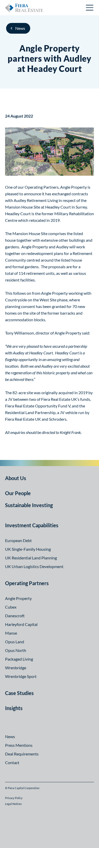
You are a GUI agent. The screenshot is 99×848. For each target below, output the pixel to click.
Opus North (15, 650)
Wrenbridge (15, 667)
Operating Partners (27, 583)
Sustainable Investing (29, 505)
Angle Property (18, 598)
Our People (18, 493)
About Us (15, 478)
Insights (14, 708)
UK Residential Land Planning (31, 557)
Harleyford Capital (21, 624)
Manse (11, 633)
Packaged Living (19, 659)
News (20, 28)
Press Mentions (18, 745)
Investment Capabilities (31, 525)
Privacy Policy (14, 798)
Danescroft (15, 615)
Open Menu (90, 7)
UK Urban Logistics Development (34, 566)
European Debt (18, 540)
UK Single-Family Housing (28, 549)
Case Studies (19, 693)
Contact (12, 762)
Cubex (10, 607)
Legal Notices (13, 803)
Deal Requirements (22, 753)
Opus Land (14, 641)
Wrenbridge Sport (21, 676)
